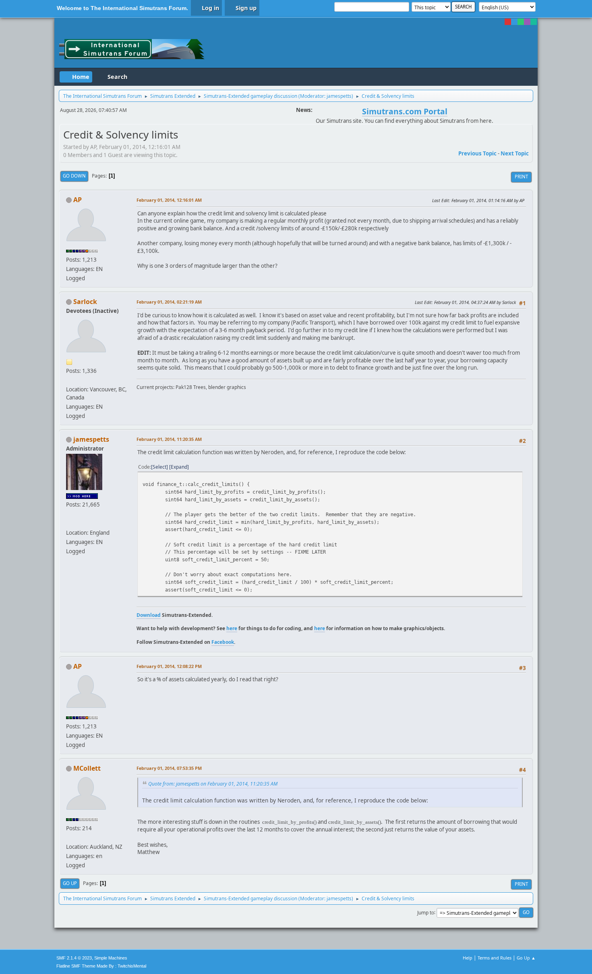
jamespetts (339, 96)
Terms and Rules (494, 958)
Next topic (515, 153)
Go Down (74, 176)
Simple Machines (110, 957)
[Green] (520, 22)
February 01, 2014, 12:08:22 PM (169, 666)
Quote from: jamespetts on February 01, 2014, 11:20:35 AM (212, 783)
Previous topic (477, 153)
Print (521, 177)
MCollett (87, 768)
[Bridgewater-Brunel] (69, 523)
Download (149, 615)
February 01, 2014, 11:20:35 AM (169, 439)
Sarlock (85, 301)
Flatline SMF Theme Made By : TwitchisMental (101, 966)
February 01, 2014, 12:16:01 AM (169, 200)
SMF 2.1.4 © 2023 (74, 957)
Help (467, 958)
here (231, 628)
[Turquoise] (533, 22)
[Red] (508, 22)
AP (77, 199)
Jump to (425, 912)
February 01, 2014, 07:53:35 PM (169, 768)
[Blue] (514, 22)
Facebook (222, 642)
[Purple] (527, 22)
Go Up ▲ (526, 958)
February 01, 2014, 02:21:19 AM (169, 302)
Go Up (70, 883)
